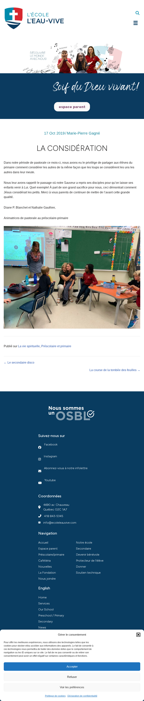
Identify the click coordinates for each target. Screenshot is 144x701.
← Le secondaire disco (19, 362)
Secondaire (83, 548)
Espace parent (48, 548)
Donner (81, 566)
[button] (138, 635)
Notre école (84, 542)
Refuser (72, 676)
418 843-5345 (53, 516)
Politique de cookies (55, 696)
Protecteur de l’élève (90, 560)
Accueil (43, 542)
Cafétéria (44, 560)
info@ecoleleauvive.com (59, 522)
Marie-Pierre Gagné (83, 133)
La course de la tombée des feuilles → (114, 370)
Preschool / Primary (51, 615)
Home (42, 597)
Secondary (45, 621)
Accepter (72, 666)
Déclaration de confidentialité (82, 696)
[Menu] (135, 23)
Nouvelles (45, 566)
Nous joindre (47, 578)
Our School (46, 609)
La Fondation (47, 572)
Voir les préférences (72, 687)
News (42, 627)
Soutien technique (88, 572)
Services (44, 603)
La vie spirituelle (29, 346)
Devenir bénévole (87, 554)
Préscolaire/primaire (51, 554)
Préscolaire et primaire (56, 346)
